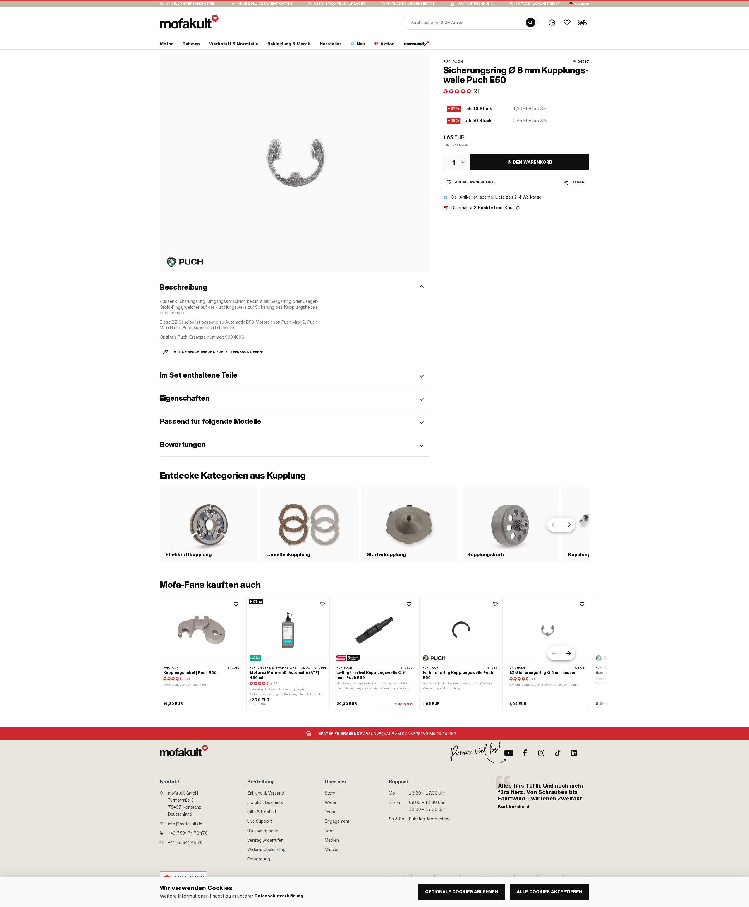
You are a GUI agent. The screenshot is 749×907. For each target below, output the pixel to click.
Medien (332, 840)
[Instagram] (541, 753)
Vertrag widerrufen (265, 840)
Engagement (337, 821)
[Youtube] (508, 753)
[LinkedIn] (574, 753)
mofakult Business (265, 802)
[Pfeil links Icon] (554, 525)
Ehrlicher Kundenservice (411, 4)
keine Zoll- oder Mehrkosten (265, 4)
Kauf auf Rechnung (475, 4)
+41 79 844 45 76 (185, 842)
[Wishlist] (567, 23)
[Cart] (582, 23)
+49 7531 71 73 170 (188, 833)
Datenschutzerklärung (279, 896)
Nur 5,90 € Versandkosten (191, 4)
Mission (332, 850)
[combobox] (455, 162)
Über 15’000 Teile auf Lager (339, 4)
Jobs (330, 831)
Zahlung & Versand (265, 793)
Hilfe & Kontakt (261, 812)
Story (330, 793)
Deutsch (582, 3)
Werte (330, 802)
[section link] (416, 45)
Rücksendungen (262, 831)
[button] (295, 287)
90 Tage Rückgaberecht (537, 4)
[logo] (189, 21)
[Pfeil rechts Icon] (568, 525)
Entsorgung (258, 859)
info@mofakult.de (185, 824)
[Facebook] (525, 753)
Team (330, 812)
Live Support (259, 821)
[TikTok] (558, 753)
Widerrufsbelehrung (266, 850)
